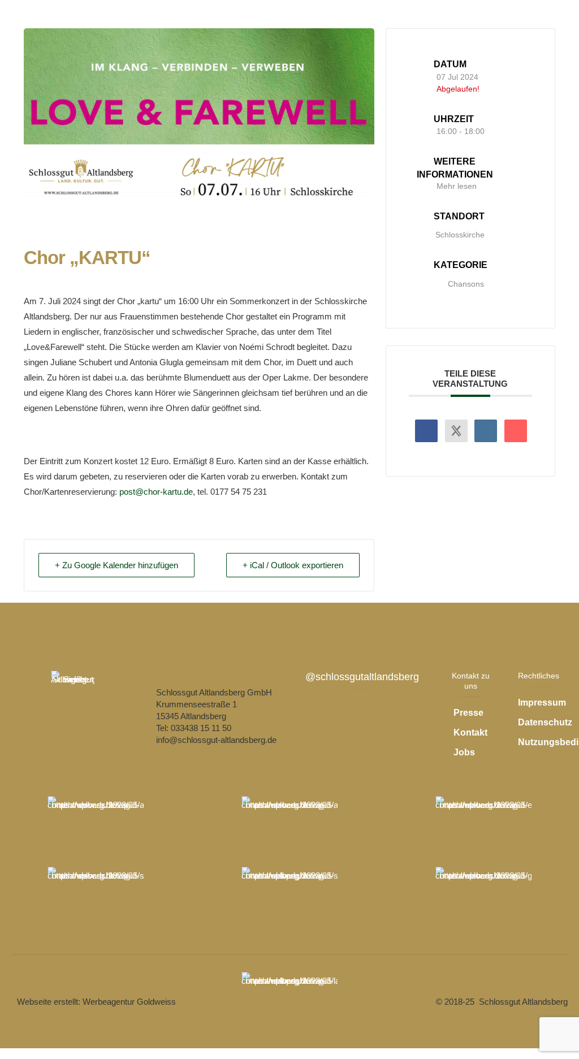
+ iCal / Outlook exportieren (293, 565)
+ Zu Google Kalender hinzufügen (116, 565)
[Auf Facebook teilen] (426, 431)
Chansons (466, 283)
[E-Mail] (515, 431)
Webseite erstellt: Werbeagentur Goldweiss (96, 1001)
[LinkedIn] (485, 431)
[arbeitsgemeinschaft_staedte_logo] (289, 824)
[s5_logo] (95, 895)
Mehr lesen (457, 186)
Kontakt (470, 732)
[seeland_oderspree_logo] (289, 895)
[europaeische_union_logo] (483, 824)
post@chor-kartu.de (156, 491)
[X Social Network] (456, 431)
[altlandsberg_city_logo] (95, 824)
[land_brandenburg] (289, 1000)
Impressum (542, 702)
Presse (468, 712)
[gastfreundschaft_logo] (483, 895)
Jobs (464, 752)
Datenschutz (545, 722)
